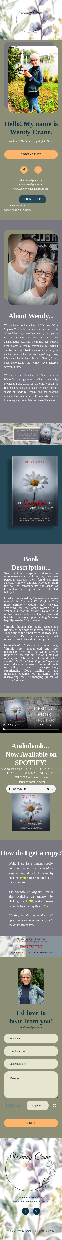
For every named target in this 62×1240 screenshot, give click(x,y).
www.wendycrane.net (31, 184)
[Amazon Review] (31, 946)
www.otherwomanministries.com (31, 188)
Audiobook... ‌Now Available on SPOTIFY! (31, 754)
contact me (31, 154)
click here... (33, 199)
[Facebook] (24, 170)
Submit (31, 1122)
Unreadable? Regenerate (54, 1105)
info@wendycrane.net (31, 180)
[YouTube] (38, 170)
